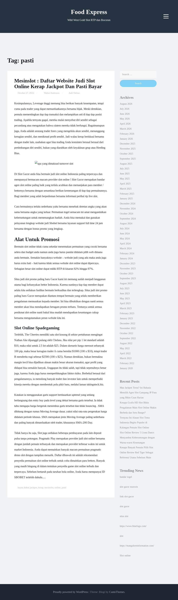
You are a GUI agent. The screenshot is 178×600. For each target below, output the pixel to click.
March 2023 (126, 308)
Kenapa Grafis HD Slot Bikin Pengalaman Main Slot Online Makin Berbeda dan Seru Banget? (138, 407)
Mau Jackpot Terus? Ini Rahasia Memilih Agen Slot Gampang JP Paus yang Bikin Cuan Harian (138, 392)
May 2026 (125, 118)
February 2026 (127, 133)
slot (121, 536)
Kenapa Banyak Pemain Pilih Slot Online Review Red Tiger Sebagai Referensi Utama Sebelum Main (136, 452)
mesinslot (49, 487)
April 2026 (125, 123)
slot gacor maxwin (129, 486)
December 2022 (127, 323)
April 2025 (125, 183)
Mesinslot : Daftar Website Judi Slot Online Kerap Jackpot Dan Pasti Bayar (58, 83)
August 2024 (126, 223)
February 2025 (127, 193)
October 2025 (126, 153)
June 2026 (125, 113)
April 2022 (125, 353)
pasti (64, 487)
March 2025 (126, 188)
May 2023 (125, 298)
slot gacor (124, 506)
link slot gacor (127, 496)
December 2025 (127, 143)
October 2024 (126, 213)
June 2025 (125, 173)
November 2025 (128, 148)
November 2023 (128, 268)
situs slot (124, 516)
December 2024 (127, 203)
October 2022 (126, 333)
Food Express (89, 11)
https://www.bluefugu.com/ (133, 526)
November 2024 (128, 208)
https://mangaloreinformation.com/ (137, 545)
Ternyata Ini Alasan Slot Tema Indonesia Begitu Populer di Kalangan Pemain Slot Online (135, 422)
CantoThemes (116, 591)
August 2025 (126, 163)
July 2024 (124, 228)
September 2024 (128, 218)
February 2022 (127, 363)
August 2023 (126, 283)
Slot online (125, 555)
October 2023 (126, 273)
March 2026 (126, 128)
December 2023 (127, 263)
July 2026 (124, 108)
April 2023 (125, 303)
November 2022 (128, 328)
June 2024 (125, 233)
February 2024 (127, 253)
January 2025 (126, 198)
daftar (26, 487)
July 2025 (124, 168)
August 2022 (126, 343)
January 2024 (126, 258)
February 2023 (127, 313)
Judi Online (74, 93)
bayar (20, 487)
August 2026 (126, 103)
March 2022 (126, 358)
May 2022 (125, 348)
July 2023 (124, 288)
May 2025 (125, 178)
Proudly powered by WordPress (70, 591)
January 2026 (126, 138)
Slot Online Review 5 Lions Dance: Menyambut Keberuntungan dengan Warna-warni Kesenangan (137, 437)
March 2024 (126, 248)
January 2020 (126, 368)
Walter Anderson (51, 93)
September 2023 (128, 278)
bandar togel (126, 476)
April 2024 (125, 243)
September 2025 (128, 158)
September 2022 (128, 338)
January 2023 (126, 318)
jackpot (33, 487)
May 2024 (125, 238)
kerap (40, 487)
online (58, 487)
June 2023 (125, 293)
